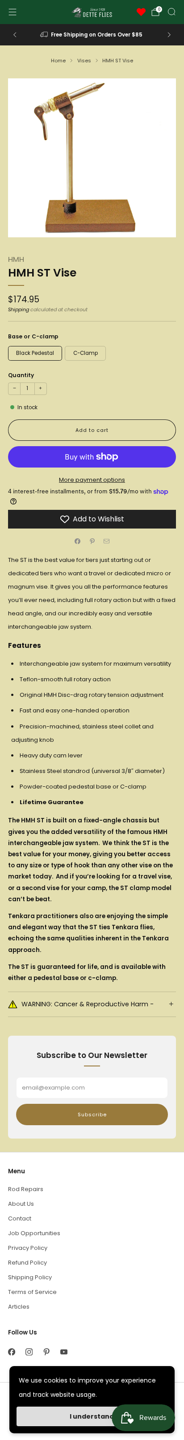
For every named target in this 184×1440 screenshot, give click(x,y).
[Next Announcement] (169, 34)
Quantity (21, 375)
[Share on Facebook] (77, 541)
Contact (19, 1218)
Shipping (18, 309)
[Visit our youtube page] (63, 1352)
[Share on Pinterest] (92, 541)
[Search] (171, 11)
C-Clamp (85, 353)
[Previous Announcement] (14, 34)
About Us (21, 1204)
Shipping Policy (30, 1277)
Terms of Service (32, 1292)
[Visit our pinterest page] (46, 1352)
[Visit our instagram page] (29, 1352)
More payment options (92, 480)
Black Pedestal (35, 353)
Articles (18, 1306)
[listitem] (92, 34)
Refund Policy (27, 1262)
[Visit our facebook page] (11, 1352)
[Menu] (12, 12)
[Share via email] (106, 541)
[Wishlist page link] (141, 12)
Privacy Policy (27, 1248)
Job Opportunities (34, 1233)
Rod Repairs (25, 1189)
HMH (16, 259)
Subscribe (92, 1114)
